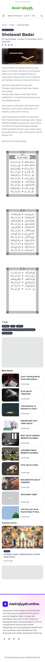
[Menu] (3, 15)
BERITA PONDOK (15, 16)
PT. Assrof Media (9, 39)
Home (4, 25)
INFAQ (34, 16)
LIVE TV (27, 16)
